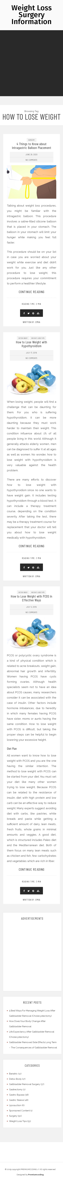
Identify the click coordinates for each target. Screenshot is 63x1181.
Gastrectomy (15, 1089)
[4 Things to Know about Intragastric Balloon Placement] (31, 169)
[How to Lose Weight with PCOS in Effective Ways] (31, 620)
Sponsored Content (19, 1110)
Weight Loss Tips (38, 338)
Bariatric (13, 1073)
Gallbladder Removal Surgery (24, 1084)
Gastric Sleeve (16, 1100)
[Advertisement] (31, 63)
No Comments (31, 160)
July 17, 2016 (31, 352)
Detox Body (23, 338)
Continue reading (31, 292)
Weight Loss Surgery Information (31, 14)
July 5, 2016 (31, 607)
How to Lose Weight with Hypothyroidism (31, 344)
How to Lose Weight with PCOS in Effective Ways (31, 598)
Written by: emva (31, 322)
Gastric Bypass (16, 1094)
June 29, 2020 (32, 154)
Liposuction (15, 1105)
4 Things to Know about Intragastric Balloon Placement (31, 146)
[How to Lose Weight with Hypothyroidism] (31, 366)
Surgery (31, 140)
